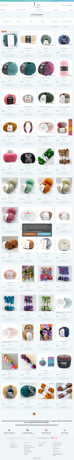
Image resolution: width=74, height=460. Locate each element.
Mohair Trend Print (64, 136)
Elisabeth (46, 165)
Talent (64, 370)
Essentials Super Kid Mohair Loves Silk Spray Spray (46, 137)
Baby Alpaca (28, 165)
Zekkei (28, 136)
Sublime (10, 194)
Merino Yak (46, 48)
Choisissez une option (9, 85)
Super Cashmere (64, 48)
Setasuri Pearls (28, 48)
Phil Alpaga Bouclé (10, 136)
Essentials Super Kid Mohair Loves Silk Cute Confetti (10, 342)
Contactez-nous (27, 452)
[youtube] (52, 438)
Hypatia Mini (64, 282)
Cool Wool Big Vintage (28, 77)
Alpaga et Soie (55, 21)
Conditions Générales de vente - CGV (29, 448)
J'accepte (44, 234)
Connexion (40, 444)
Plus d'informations (27, 231)
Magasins (26, 454)
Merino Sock (28, 370)
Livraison (26, 444)
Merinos (43, 21)
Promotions (12, 444)
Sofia (28, 194)
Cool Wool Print (46, 77)
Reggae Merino (46, 341)
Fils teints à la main (67, 21)
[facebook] (50, 438)
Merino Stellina (9, 370)
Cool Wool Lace (10, 77)
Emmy (28, 312)
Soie (31, 21)
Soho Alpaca (64, 224)
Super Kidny (10, 224)
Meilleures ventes (13, 447)
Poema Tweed (28, 341)
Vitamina (46, 370)
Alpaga (18, 21)
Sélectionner (66, 27)
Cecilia (64, 165)
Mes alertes (40, 445)
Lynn (46, 282)
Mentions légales (27, 445)
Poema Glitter (64, 341)
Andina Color (28, 253)
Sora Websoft (38, 458)
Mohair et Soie (6, 21)
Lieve (10, 165)
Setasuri (64, 77)
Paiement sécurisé (28, 451)
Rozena (10, 253)
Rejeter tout (29, 234)
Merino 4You (28, 282)
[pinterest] (54, 438)
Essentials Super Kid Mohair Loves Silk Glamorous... (64, 312)
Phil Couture (10, 282)
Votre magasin (27, 449)
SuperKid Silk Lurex (46, 194)
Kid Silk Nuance (9, 48)
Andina (64, 253)
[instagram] (56, 438)
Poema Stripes (46, 253)
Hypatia (10, 312)
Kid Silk (64, 194)
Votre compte (42, 442)
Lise (46, 312)
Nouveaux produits (14, 445)
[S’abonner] (34, 438)
